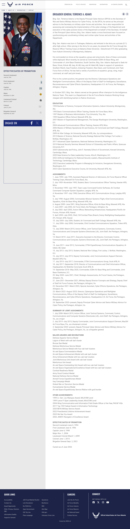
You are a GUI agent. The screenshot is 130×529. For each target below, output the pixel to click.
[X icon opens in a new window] (98, 502)
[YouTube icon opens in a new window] (107, 502)
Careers (71, 494)
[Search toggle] (126, 4)
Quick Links (9, 494)
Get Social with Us (99, 499)
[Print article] (123, 14)
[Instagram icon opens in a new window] (103, 502)
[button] (3, 4)
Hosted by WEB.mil (65, 521)
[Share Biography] (127, 14)
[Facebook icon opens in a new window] (93, 502)
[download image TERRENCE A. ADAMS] (40, 64)
